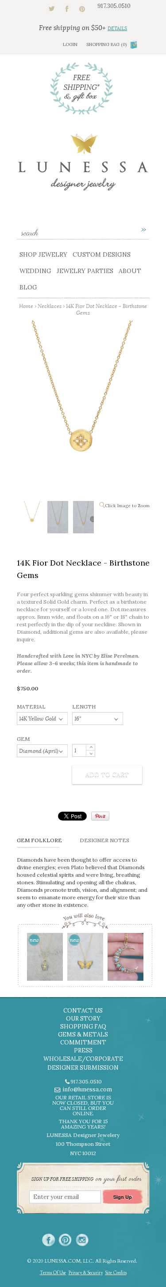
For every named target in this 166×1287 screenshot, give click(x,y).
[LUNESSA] (83, 166)
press (83, 1050)
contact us (83, 1010)
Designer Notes (104, 840)
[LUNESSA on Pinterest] (65, 1240)
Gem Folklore (39, 840)
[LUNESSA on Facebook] (48, 1240)
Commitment (83, 1042)
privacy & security (86, 1273)
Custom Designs (102, 254)
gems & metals (83, 1034)
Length (84, 706)
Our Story (83, 1018)
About (130, 271)
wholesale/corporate (83, 1059)
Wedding (35, 271)
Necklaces (50, 306)
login (70, 44)
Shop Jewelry (43, 254)
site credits (116, 1273)
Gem (23, 739)
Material (31, 706)
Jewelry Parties (85, 271)
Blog (28, 287)
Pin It (100, 816)
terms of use (53, 1273)
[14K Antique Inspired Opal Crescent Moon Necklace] (125, 959)
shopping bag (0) (106, 44)
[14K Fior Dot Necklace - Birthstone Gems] (31, 517)
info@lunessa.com (87, 1089)
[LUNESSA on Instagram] (82, 1240)
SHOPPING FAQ (83, 1026)
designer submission (83, 1067)
